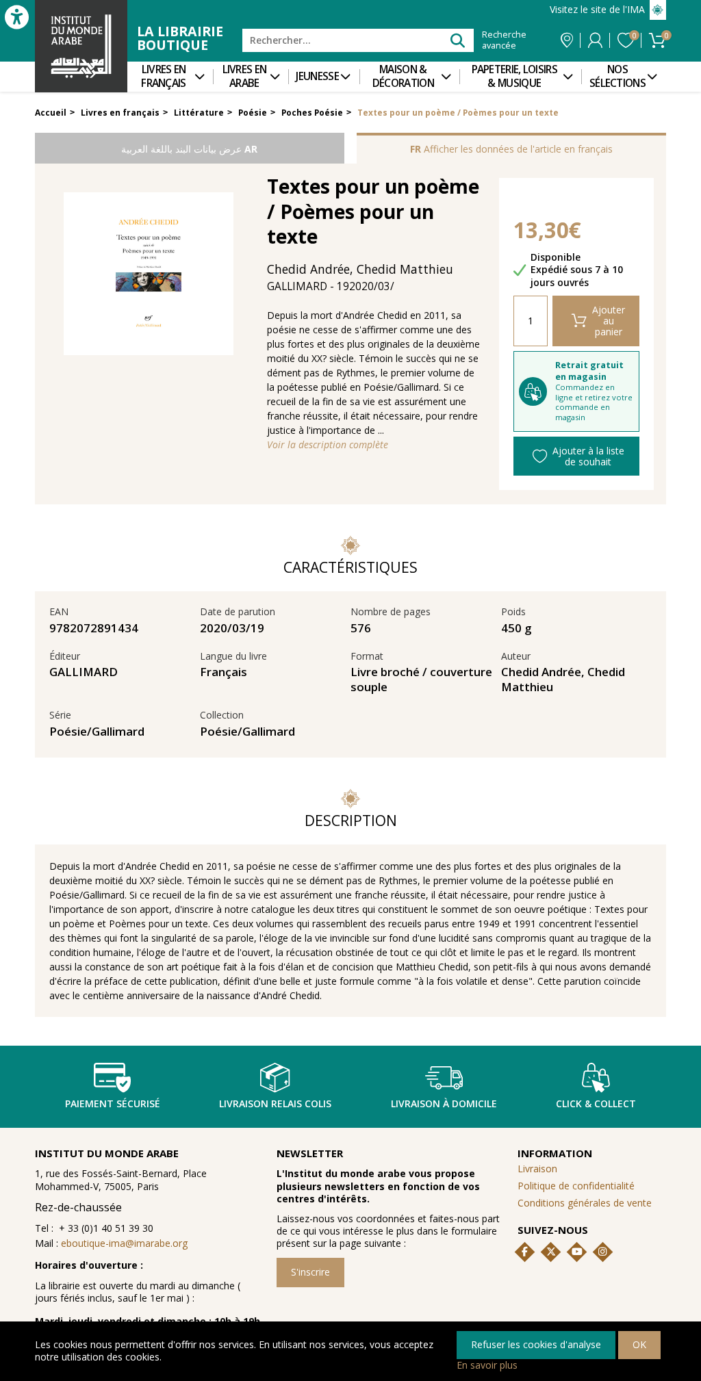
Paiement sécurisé (112, 1103)
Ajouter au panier (608, 320)
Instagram (602, 1251)
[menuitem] (170, 77)
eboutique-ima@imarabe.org (124, 1243)
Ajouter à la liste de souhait (588, 456)
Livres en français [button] (163, 76)
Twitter (551, 1251)
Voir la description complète (327, 445)
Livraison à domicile (444, 1103)
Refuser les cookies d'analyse (536, 1344)
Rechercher (457, 40)
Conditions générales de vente (585, 1202)
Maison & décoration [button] (403, 76)
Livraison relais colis (275, 1103)
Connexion (595, 40)
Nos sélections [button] (617, 76)
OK (639, 1344)
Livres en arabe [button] (244, 76)
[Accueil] (81, 46)
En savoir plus (487, 1364)
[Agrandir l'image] (149, 274)
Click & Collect (596, 1103)
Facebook (525, 1251)
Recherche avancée (504, 40)
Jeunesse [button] (317, 76)
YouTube (577, 1251)
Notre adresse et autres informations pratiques (567, 40)
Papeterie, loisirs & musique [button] (514, 76)
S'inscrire (310, 1271)
